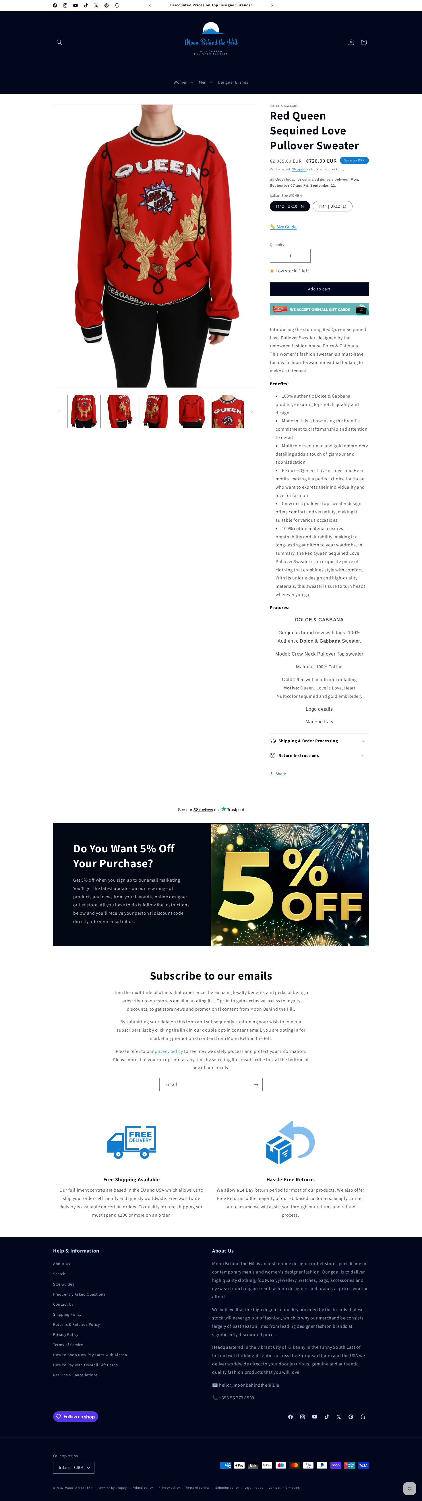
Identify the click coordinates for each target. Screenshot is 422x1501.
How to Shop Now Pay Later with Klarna (90, 1354)
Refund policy (143, 1487)
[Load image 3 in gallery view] (155, 411)
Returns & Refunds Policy (76, 1324)
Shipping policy (227, 1487)
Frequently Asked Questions (79, 1294)
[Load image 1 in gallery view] (83, 411)
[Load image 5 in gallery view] (227, 411)
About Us (61, 1263)
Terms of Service (68, 1344)
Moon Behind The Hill (81, 1488)
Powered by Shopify (112, 1488)
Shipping (299, 169)
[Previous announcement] (150, 5)
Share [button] (281, 773)
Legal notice (254, 1487)
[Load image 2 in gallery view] (119, 411)
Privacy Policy (65, 1334)
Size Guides (63, 1284)
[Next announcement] (272, 5)
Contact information (284, 1487)
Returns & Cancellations (75, 1374)
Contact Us (63, 1304)
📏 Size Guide (283, 227)
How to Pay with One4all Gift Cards (85, 1364)
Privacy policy (169, 1487)
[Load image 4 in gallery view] (191, 411)
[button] (59, 42)
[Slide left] (59, 411)
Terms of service (197, 1487)
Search (59, 1273)
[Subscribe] (256, 1084)
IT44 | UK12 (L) (332, 206)
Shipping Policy (67, 1314)
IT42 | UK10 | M (290, 206)
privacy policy (169, 1051)
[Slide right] (252, 411)
